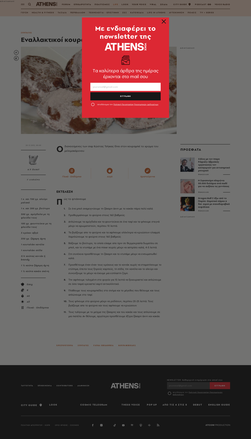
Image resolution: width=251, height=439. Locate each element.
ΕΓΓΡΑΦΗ (125, 96)
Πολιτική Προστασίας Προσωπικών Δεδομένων (135, 104)
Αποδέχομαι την (127, 104)
